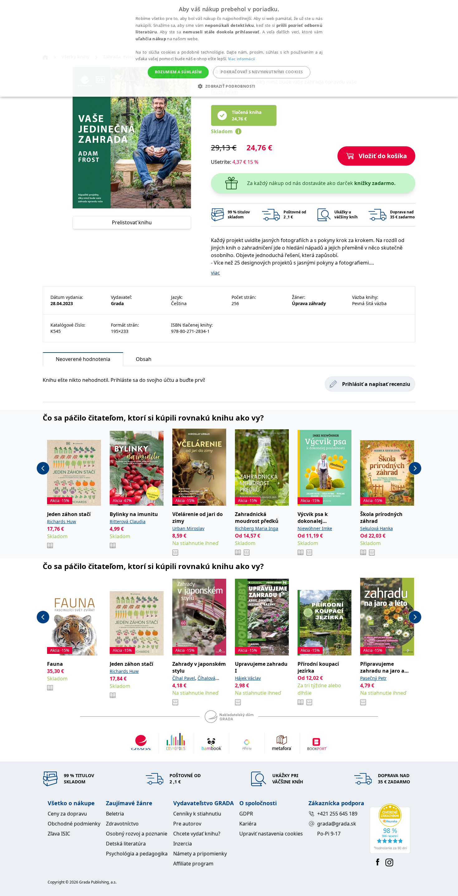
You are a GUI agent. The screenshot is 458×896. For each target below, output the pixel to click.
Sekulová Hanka (376, 528)
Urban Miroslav (188, 528)
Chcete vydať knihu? (196, 833)
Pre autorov (187, 823)
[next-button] (415, 468)
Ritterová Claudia (128, 521)
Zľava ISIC (59, 833)
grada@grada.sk (336, 823)
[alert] (229, 48)
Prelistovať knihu (132, 222)
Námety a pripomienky (200, 853)
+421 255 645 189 (337, 813)
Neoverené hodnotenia (83, 359)
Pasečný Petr (373, 678)
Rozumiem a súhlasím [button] (178, 72)
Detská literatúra (126, 843)
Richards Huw (61, 521)
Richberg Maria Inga (256, 528)
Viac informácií (241, 58)
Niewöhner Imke (315, 528)
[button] (229, 86)
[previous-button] (43, 468)
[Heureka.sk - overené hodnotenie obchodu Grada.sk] (390, 829)
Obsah (143, 359)
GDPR (246, 813)
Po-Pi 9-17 (329, 833)
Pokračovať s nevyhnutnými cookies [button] (262, 72)
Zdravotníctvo (122, 823)
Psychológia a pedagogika (137, 853)
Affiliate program (193, 863)
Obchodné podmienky (74, 823)
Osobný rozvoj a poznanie (136, 833)
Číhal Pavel (183, 678)
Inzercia (182, 843)
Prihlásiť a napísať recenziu (376, 384)
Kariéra (247, 823)
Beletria (115, 813)
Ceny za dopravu (67, 813)
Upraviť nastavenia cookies (271, 833)
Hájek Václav (248, 678)
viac (215, 272)
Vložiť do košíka (383, 156)
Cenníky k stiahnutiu (197, 813)
